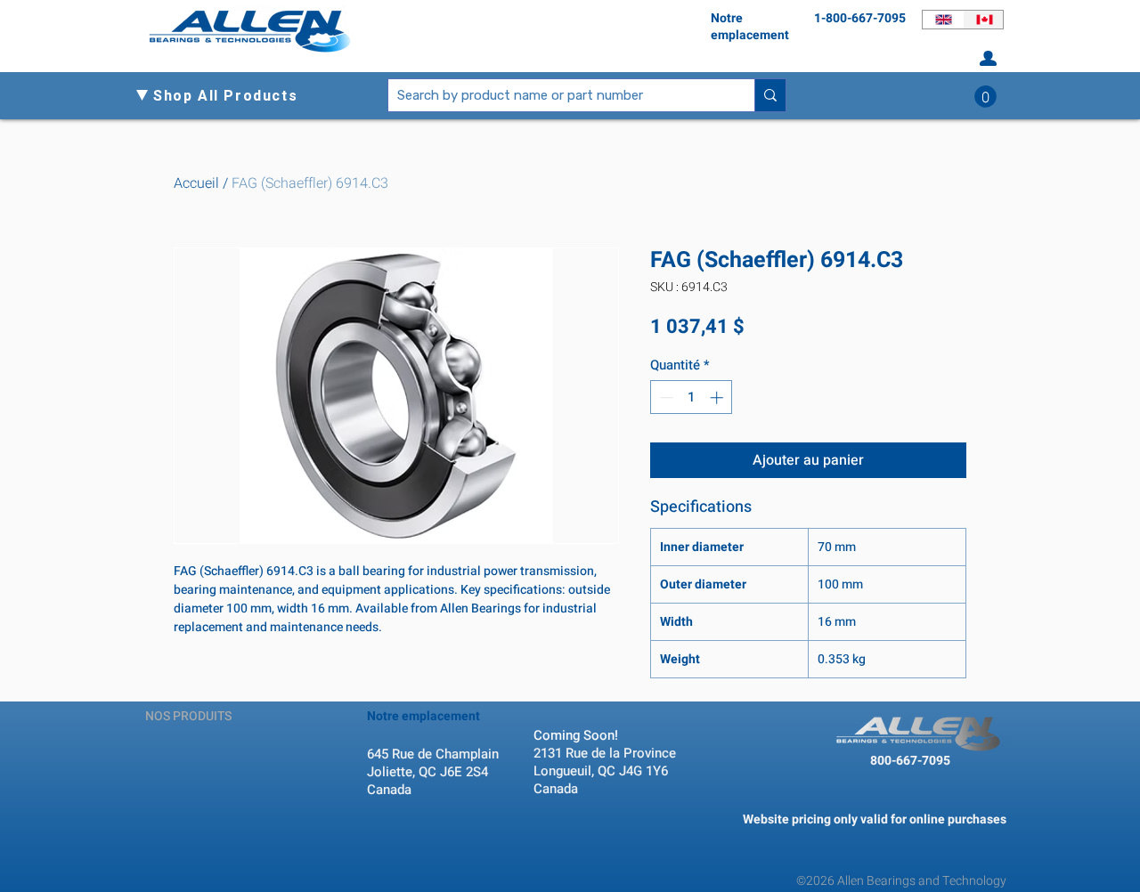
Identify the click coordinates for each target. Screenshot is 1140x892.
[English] (943, 19)
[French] (983, 19)
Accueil (196, 183)
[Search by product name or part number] (770, 95)
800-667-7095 (910, 760)
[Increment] (718, 397)
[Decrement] (665, 397)
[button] (232, 96)
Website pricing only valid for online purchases (874, 819)
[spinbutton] (691, 397)
